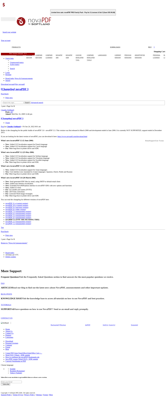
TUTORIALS (6, 305)
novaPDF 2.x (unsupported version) (18, 222)
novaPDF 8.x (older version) (15, 209)
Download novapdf (8, 84)
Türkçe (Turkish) (16, 373)
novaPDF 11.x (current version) (16, 203)
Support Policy (6, 395)
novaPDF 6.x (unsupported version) (18, 213)
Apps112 (112, 325)
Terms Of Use (18, 395)
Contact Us (9, 333)
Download (9, 341)
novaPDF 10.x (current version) (16, 205)
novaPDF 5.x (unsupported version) (18, 216)
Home (7, 329)
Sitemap (39, 395)
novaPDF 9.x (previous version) (16, 207)
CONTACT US (6, 318)
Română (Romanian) (17, 371)
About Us (8, 331)
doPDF (87, 325)
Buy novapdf (20, 84)
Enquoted (134, 325)
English (12, 369)
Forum (7, 347)
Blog (7, 349)
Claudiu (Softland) (7, 110)
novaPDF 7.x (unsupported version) (18, 211)
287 (11, 112)
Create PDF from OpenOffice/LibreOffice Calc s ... (23, 353)
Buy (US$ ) (8, 19)
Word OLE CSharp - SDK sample (17, 355)
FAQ (3, 283)
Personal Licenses (11, 343)
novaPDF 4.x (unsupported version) (18, 218)
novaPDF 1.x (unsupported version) (18, 224)
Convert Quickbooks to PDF (15, 361)
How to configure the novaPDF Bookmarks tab (22, 357)
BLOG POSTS (6, 294)
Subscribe (5, 384)
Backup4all (55, 325)
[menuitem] (14, 64)
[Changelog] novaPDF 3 (14, 89)
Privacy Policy (29, 395)
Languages (9, 337)
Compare (8, 345)
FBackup (62, 325)
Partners (8, 335)
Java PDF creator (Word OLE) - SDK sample (21, 359)
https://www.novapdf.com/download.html (72, 136)
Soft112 (105, 325)
